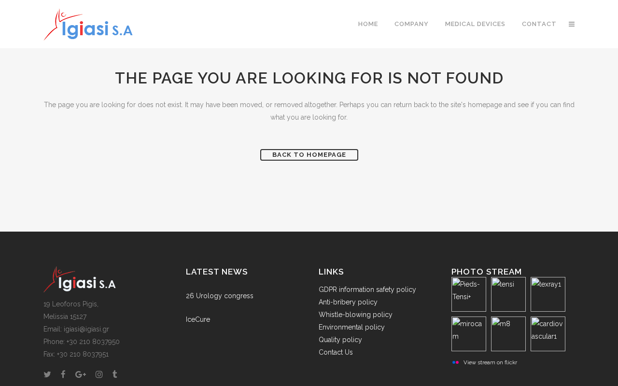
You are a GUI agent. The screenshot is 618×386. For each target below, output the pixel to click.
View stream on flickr (490, 362)
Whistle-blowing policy (356, 314)
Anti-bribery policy (348, 302)
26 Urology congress (219, 296)
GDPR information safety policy (367, 289)
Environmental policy (352, 327)
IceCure (198, 319)
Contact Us (336, 352)
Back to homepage (309, 154)
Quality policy (340, 340)
